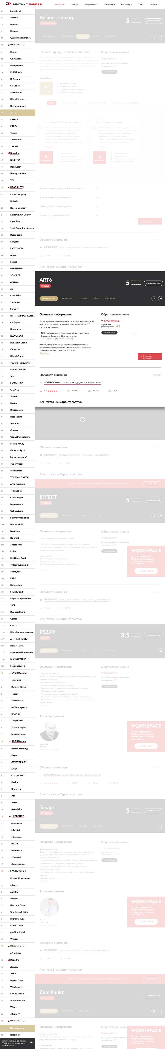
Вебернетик (16, 235)
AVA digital (16, 809)
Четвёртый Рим (18, 173)
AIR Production (18, 1001)
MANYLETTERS (18, 659)
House (13, 52)
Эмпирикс (15, 423)
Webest (14, 939)
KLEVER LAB (16, 336)
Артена (14, 18)
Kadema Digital (17, 450)
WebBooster (17, 701)
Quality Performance (20, 38)
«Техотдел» (15, 349)
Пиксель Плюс (17, 905)
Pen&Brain (16, 851)
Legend (13, 262)
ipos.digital (15, 11)
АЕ (11, 289)
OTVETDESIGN (19, 762)
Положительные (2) (121, 103)
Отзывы (83, 36)
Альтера (14, 282)
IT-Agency (15, 79)
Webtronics (16, 471)
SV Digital (15, 86)
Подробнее (50, 147)
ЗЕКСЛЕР (15, 275)
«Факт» (14, 885)
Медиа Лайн (16, 980)
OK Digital (15, 322)
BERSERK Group (18, 343)
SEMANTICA (16, 383)
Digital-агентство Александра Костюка (22, 632)
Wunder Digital (19, 728)
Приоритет (16, 329)
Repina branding (19, 749)
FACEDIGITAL (17, 248)
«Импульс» (15, 572)
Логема (14, 967)
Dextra (13, 403)
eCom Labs (15, 953)
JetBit (13, 974)
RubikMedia (16, 72)
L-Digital (14, 242)
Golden (13, 619)
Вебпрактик (16, 66)
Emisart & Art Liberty (20, 215)
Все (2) (51, 103)
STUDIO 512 (16, 592)
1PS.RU (14, 147)
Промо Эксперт (18, 208)
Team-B (14, 396)
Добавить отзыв (153, 21)
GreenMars (16, 824)
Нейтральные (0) (92, 103)
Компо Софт (16, 925)
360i (12, 605)
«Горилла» (16, 837)
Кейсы (96, 36)
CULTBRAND (17, 776)
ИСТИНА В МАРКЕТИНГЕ (22, 316)
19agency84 (16, 545)
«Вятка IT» (15, 1014)
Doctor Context (18, 369)
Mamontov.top (17, 666)
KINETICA (15, 160)
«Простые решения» (20, 598)
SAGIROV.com (17, 994)
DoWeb (14, 201)
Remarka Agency (18, 194)
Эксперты (154, 5)
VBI (12, 180)
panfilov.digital (17, 932)
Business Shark (17, 612)
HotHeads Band (18, 558)
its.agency (15, 1035)
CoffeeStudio (16, 511)
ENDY (14, 769)
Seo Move (15, 302)
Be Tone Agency (19, 707)
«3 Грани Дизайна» (19, 565)
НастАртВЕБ (16, 524)
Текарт (13, 133)
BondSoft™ (15, 167)
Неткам (14, 31)
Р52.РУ (13, 126)
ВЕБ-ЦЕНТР (16, 268)
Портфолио (67, 36)
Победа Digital (18, 687)
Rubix (13, 551)
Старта (13, 625)
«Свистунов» (16, 464)
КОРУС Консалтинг (20, 878)
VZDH (14, 803)
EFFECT (14, 120)
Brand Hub (16, 789)
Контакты (110, 36)
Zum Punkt (15, 140)
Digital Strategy (18, 99)
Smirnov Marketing (19, 518)
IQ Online (15, 221)
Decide (14, 782)
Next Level (15, 531)
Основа (14, 430)
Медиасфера (16, 504)
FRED (13, 578)
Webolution (16, 93)
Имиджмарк (16, 410)
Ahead (13, 255)
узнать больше (109, 72)
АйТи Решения (17, 484)
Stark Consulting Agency (22, 228)
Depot (14, 755)
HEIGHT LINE (17, 646)
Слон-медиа (16, 497)
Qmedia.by (15, 295)
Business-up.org (18, 106)
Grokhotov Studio (19, 912)
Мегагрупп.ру (17, 444)
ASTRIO (14, 892)
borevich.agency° (18, 457)
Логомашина (17, 864)
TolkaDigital (16, 491)
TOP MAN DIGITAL (19, 477)
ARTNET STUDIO (19, 639)
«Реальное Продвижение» (22, 652)
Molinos (14, 25)
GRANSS (14, 390)
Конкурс (74, 5)
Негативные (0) (68, 103)
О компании (48, 36)
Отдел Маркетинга (20, 437)
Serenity (14, 309)
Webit (13, 1007)
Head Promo (16, 417)
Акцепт (14, 898)
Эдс (12, 376)
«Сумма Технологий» (20, 363)
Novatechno (16, 585)
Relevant (14, 538)
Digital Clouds (17, 356)
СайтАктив (15, 59)
